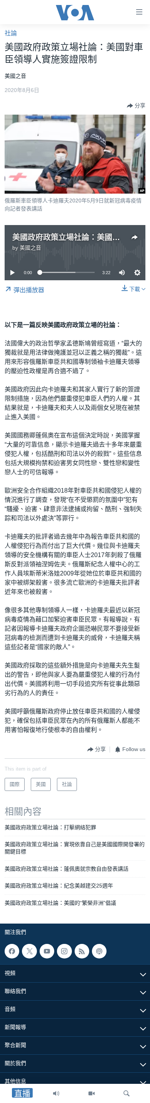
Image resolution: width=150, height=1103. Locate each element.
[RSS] (82, 951)
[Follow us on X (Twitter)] (29, 951)
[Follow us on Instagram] (64, 951)
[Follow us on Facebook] (12, 951)
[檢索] (126, 1093)
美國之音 (30, 248)
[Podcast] (99, 951)
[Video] (91, 1093)
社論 (11, 33)
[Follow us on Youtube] (47, 951)
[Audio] (56, 1093)
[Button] (136, 105)
